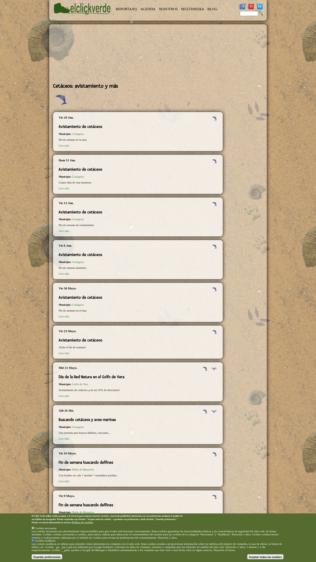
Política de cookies (82, 522)
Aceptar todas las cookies (265, 556)
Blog (212, 9)
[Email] (260, 6)
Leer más (64, 145)
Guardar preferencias (47, 556)
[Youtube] (251, 6)
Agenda (147, 9)
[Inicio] (82, 16)
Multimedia (192, 9)
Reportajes (126, 9)
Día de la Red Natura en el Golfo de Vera (91, 377)
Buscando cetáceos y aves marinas (87, 419)
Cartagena (78, 133)
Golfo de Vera (80, 384)
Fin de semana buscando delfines (86, 462)
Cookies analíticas (45, 540)
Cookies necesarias (46, 528)
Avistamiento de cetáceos (80, 126)
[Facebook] (242, 6)
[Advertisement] (138, 53)
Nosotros (168, 9)
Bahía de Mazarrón (83, 469)
